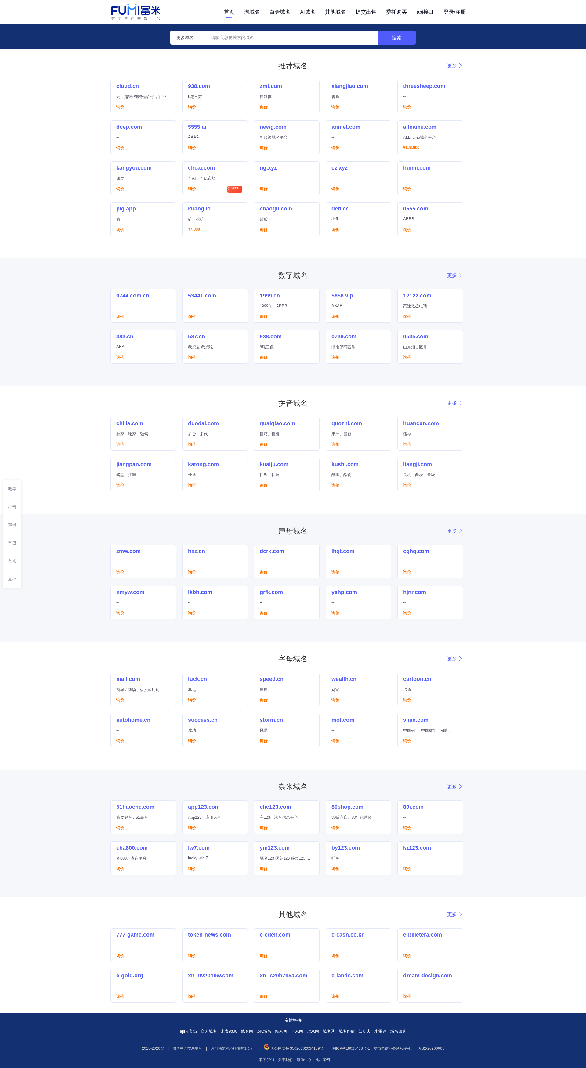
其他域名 (335, 12)
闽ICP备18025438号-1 (351, 1048)
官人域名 (209, 1031)
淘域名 (252, 12)
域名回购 (398, 1031)
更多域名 (185, 37)
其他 (12, 579)
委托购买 (396, 12)
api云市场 (188, 1031)
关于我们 (285, 1060)
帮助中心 (304, 1060)
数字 (12, 488)
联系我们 (266, 1060)
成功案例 (322, 1060)
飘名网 (247, 1031)
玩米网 (313, 1031)
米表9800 (229, 1031)
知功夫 (365, 1031)
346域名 (264, 1031)
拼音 (12, 507)
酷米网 (281, 1031)
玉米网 (297, 1031)
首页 (229, 12)
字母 (12, 543)
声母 (12, 525)
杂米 (12, 561)
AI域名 (307, 12)
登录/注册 (454, 12)
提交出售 (366, 12)
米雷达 (380, 1031)
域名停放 (347, 1031)
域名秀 (329, 1031)
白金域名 (279, 12)
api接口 (425, 12)
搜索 (397, 37)
